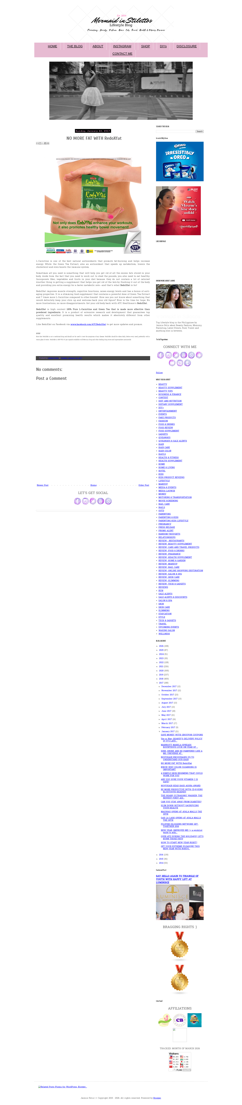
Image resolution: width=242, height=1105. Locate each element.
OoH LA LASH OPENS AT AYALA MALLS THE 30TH (181, 819)
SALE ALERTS (165, 594)
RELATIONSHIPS (167, 537)
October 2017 (168, 694)
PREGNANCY (165, 524)
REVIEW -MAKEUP (168, 564)
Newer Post (42, 485)
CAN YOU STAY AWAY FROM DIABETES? (181, 801)
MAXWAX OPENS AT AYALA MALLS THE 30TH (181, 813)
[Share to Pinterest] (48, 143)
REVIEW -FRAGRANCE (170, 554)
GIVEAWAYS (164, 437)
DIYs (163, 46)
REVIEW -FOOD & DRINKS (171, 550)
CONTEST (163, 397)
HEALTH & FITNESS (169, 457)
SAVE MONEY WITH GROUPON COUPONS (182, 735)
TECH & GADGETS (167, 620)
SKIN (161, 604)
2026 (161, 646)
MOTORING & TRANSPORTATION (175, 497)
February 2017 (168, 727)
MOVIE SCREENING (168, 500)
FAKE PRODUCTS (167, 417)
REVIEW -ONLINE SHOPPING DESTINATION (181, 570)
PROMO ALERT (166, 530)
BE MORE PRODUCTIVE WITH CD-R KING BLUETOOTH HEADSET (182, 790)
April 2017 (167, 719)
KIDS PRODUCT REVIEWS (171, 477)
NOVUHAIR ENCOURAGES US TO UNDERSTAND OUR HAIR (177, 758)
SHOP (145, 46)
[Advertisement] (93, 462)
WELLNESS (164, 634)
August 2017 (167, 703)
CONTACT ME (122, 53)
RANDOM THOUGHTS (169, 534)
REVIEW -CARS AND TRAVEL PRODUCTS (179, 547)
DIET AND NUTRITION (170, 401)
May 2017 (166, 715)
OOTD (161, 510)
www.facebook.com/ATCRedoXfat (88, 324)
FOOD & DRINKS (167, 424)
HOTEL (162, 471)
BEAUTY (163, 384)
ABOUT (98, 46)
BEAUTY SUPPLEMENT (170, 387)
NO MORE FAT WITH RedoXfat (176, 763)
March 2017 (167, 723)
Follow (159, 372)
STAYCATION (165, 614)
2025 (161, 650)
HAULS (162, 454)
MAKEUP (163, 484)
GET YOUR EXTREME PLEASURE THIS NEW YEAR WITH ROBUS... (180, 847)
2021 (161, 666)
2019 (161, 674)
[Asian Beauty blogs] (180, 994)
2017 (161, 683)
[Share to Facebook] (45, 143)
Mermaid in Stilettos (178, 316)
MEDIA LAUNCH (167, 491)
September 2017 (169, 698)
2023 (161, 658)
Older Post (144, 485)
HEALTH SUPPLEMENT (170, 460)
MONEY (162, 494)
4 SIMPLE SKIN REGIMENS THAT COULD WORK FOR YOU (182, 774)
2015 (161, 859)
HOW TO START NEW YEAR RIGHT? (179, 842)
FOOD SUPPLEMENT (169, 431)
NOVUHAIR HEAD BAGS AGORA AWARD (181, 785)
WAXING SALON (167, 630)
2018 (161, 679)
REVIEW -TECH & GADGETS (172, 584)
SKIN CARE (164, 607)
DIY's (161, 407)
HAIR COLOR (165, 451)
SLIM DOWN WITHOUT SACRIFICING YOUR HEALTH (180, 807)
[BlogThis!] (40, 143)
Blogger (157, 1098)
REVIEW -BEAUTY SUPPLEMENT (175, 544)
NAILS (162, 507)
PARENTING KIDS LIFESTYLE (173, 520)
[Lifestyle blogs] (180, 961)
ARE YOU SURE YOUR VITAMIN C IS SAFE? (179, 780)
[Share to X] (42, 143)
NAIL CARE (164, 504)
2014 (161, 863)
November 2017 (169, 690)
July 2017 (166, 707)
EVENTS (163, 414)
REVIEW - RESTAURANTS (171, 540)
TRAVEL (163, 624)
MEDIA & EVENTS (167, 487)
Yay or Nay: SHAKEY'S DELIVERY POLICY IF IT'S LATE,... (181, 740)
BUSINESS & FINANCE (170, 394)
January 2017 (168, 731)
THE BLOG (75, 46)
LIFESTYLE (164, 480)
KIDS (161, 474)
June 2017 (166, 711)
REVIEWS (163, 587)
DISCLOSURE (187, 46)
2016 (161, 854)
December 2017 (169, 686)
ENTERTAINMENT (168, 411)
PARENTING (165, 514)
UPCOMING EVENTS (169, 627)
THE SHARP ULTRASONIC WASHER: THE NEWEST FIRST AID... (181, 797)
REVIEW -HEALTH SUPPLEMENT (175, 557)
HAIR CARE (164, 447)
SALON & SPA (165, 600)
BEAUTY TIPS (166, 391)
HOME (52, 46)
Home (93, 485)
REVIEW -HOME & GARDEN (172, 560)
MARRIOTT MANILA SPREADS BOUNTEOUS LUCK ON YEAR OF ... (179, 746)
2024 (161, 654)
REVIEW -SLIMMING (169, 580)
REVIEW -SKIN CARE (169, 577)
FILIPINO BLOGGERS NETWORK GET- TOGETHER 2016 (179, 825)
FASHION (163, 421)
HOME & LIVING (167, 467)
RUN (161, 590)
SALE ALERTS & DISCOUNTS (173, 597)
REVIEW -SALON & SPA (170, 574)
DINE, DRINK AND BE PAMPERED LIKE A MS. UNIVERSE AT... (181, 752)
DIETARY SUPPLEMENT (171, 404)
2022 (161, 662)
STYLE (162, 617)
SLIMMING (164, 610)
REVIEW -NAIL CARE (169, 567)
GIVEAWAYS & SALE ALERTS (173, 441)
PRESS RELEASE (167, 527)
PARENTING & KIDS (168, 517)
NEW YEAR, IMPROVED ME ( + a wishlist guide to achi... (181, 831)
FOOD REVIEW (166, 427)
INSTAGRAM (122, 46)
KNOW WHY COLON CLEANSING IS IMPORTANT (179, 768)
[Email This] (37, 143)
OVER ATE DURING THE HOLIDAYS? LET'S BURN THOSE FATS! (182, 837)
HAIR (161, 444)
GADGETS (163, 434)
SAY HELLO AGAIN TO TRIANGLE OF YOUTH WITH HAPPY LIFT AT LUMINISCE (177, 879)
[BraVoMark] (180, 1041)
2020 (161, 670)
